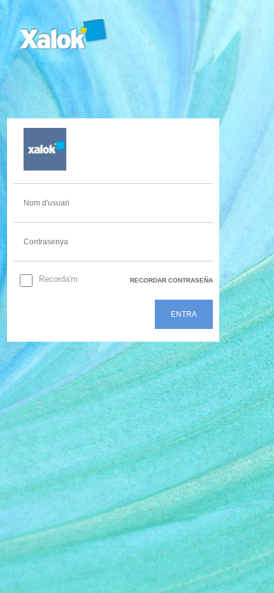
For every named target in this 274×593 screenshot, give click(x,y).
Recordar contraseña (171, 280)
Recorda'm (58, 279)
